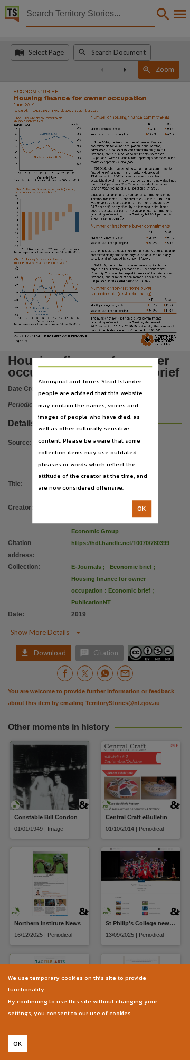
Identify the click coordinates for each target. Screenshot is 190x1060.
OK (141, 508)
